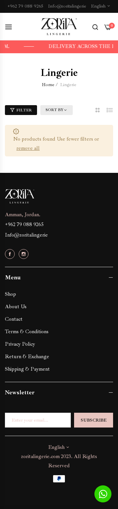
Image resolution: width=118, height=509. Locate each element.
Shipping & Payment (27, 369)
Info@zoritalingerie (26, 235)
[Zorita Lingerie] (59, 26)
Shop (10, 294)
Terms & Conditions (27, 331)
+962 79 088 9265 (24, 224)
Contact (14, 319)
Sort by (55, 109)
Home (48, 84)
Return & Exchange (27, 356)
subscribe (94, 420)
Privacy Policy (20, 344)
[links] (11, 253)
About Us (16, 306)
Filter (24, 110)
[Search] (95, 26)
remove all (28, 148)
